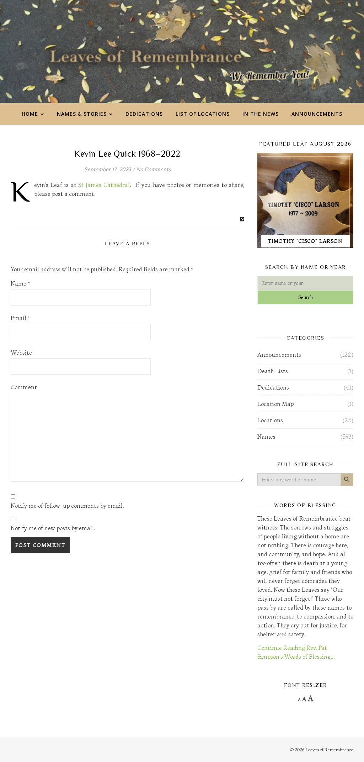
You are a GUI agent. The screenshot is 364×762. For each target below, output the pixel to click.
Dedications (144, 113)
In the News (260, 113)
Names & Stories (82, 113)
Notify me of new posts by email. (53, 528)
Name (20, 283)
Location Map (275, 403)
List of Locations (203, 113)
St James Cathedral (104, 184)
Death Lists (272, 371)
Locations (270, 420)
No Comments (153, 169)
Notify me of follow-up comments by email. (67, 505)
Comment (24, 387)
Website (21, 352)
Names (266, 436)
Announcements (316, 113)
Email (20, 318)
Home (30, 113)
